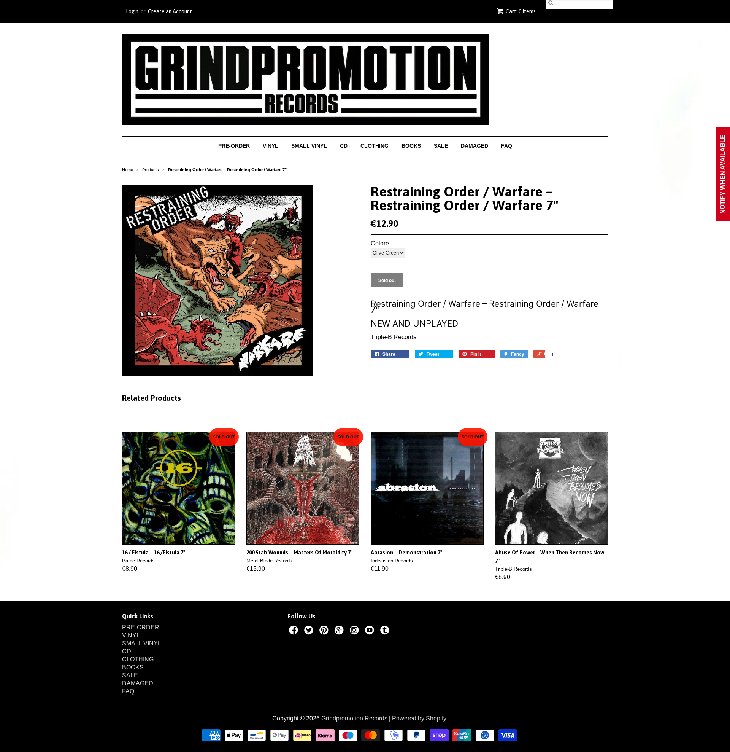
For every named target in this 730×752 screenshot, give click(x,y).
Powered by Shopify (419, 718)
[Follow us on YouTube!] (370, 631)
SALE (441, 146)
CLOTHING (374, 146)
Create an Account (170, 11)
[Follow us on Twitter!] (310, 631)
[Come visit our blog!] (386, 631)
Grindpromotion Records (354, 718)
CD (344, 146)
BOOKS (411, 146)
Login (132, 11)
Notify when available (722, 174)
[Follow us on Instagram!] (355, 631)
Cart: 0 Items (521, 11)
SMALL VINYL (309, 146)
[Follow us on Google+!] (340, 631)
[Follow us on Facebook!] (294, 631)
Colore (380, 244)
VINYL (270, 146)
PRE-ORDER (234, 146)
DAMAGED (474, 146)
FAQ (506, 146)
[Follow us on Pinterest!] (325, 631)
